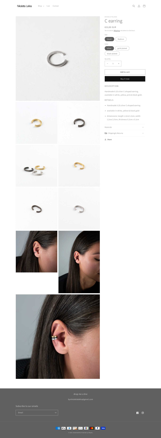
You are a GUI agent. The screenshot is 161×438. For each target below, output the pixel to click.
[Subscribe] (55, 412)
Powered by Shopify (87, 432)
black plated (112, 54)
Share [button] (109, 139)
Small (109, 39)
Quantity (108, 59)
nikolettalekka (77, 432)
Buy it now (125, 79)
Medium (121, 39)
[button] (41, 5)
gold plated (122, 48)
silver (109, 48)
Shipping (117, 30)
